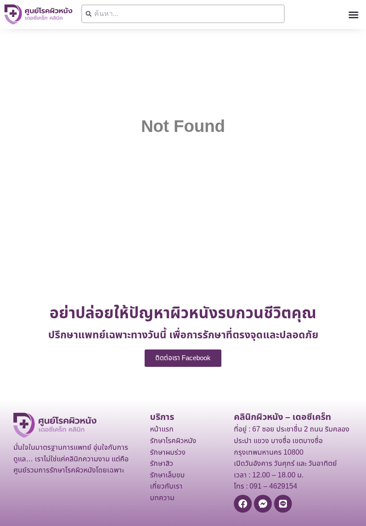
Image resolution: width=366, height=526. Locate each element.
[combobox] (183, 13)
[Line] (283, 504)
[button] (353, 15)
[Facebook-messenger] (263, 504)
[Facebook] (243, 504)
